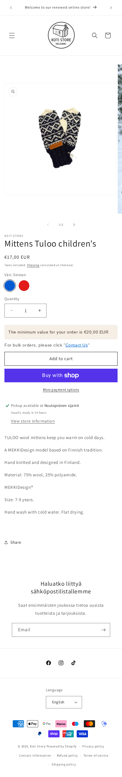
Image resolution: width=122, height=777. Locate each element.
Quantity (11, 298)
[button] (11, 35)
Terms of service (96, 755)
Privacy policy (93, 746)
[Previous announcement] (10, 7)
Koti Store (38, 746)
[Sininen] (9, 285)
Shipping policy (64, 764)
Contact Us (76, 345)
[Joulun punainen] (24, 285)
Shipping (33, 265)
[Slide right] (74, 224)
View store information (33, 421)
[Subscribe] (103, 630)
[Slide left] (47, 224)
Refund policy (67, 755)
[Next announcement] (111, 7)
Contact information (35, 755)
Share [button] (15, 542)
